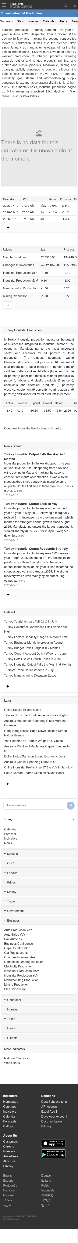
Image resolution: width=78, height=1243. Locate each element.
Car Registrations (15, 257)
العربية (7, 1205)
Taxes (10, 1019)
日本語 (45, 1200)
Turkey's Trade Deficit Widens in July (29, 670)
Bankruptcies (13, 939)
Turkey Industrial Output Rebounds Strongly (36, 548)
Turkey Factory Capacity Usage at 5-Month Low (36, 637)
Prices (11, 882)
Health (11, 1028)
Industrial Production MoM (20, 280)
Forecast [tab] (33, 21)
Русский (9, 1195)
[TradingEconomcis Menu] (5, 5)
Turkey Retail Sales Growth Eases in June (32, 659)
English (8, 1175)
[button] (74, 6)
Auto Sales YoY (14, 934)
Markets (12, 853)
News (8, 843)
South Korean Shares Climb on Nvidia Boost (34, 773)
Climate (12, 1038)
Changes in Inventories (18, 265)
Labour (11, 873)
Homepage (10, 1101)
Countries (9, 1106)
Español (8, 1180)
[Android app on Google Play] (53, 1153)
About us (9, 1161)
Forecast (10, 834)
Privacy (8, 1166)
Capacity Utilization (17, 948)
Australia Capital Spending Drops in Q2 (30, 762)
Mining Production (15, 296)
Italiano (46, 1180)
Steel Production (15, 989)
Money (11, 892)
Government (15, 911)
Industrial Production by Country (39, 428)
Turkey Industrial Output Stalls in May (31, 503)
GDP (10, 863)
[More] (8, 227)
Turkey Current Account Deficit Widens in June (35, 653)
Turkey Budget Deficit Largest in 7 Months (32, 648)
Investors (9, 1151)
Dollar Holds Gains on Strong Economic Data (34, 756)
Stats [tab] (20, 21)
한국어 (45, 1205)
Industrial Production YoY (20, 272)
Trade (10, 901)
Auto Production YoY (18, 930)
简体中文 (47, 1195)
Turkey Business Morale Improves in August (33, 642)
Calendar (10, 829)
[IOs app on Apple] (53, 1143)
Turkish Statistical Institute (24, 96)
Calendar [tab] (49, 21)
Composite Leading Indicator (23, 961)
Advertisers (10, 1156)
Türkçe (7, 1200)
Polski (45, 1185)
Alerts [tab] (63, 21)
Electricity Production (18, 966)
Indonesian (48, 1190)
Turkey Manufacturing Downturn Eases (30, 675)
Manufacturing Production (20, 288)
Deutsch (46, 1175)
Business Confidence (18, 943)
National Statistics (16, 1058)
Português (10, 1185)
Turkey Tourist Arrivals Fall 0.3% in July (30, 621)
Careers (8, 1146)
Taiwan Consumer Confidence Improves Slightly (36, 715)
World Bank (12, 1063)
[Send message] (71, 806)
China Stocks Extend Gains (22, 709)
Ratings (8, 1126)
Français (9, 1190)
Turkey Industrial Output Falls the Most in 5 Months (38, 664)
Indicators (10, 838)
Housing (12, 1009)
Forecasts (9, 1121)
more (19, 491)
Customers (10, 1141)
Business (13, 920)
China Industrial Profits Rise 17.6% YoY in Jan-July (38, 767)
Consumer (13, 1000)
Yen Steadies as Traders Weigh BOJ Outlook (34, 741)
